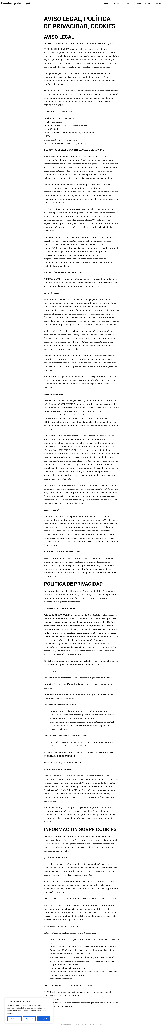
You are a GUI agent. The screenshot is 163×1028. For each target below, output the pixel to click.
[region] (28, 1011)
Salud (138, 3)
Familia (158, 3)
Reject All (29, 1019)
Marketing (118, 3)
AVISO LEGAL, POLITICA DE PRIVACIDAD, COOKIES (81, 1024)
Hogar (147, 3)
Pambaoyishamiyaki (16, 3)
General (106, 3)
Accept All (43, 1019)
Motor (129, 3)
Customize (15, 1019)
